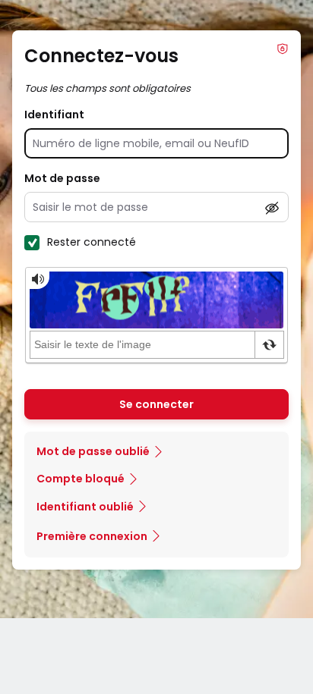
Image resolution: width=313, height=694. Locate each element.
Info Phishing (283, 48)
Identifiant (54, 114)
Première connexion (91, 536)
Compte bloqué (80, 478)
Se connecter (156, 404)
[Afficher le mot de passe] (272, 208)
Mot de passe (62, 178)
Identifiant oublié (85, 506)
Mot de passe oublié (93, 451)
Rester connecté (91, 242)
